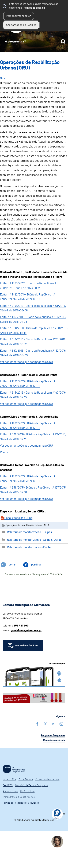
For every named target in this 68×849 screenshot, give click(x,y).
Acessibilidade (10, 791)
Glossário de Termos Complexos (31, 785)
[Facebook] (37, 724)
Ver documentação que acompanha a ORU (26, 361)
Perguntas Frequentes (53, 735)
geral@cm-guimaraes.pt (26, 630)
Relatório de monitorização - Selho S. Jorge (34, 539)
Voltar (12, 564)
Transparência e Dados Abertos (19, 797)
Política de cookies (34, 8)
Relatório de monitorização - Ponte (29, 547)
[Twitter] (45, 724)
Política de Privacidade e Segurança (21, 803)
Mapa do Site (9, 779)
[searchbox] (34, 41)
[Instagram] (61, 724)
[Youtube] (53, 724)
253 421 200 (21, 625)
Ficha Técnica (25, 779)
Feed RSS (8, 785)
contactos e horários (26, 645)
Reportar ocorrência (54, 740)
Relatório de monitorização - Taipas (29, 532)
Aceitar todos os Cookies (21, 25)
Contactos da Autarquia (47, 779)
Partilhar (36, 564)
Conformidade (27, 791)
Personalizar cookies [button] (18, 16)
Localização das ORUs (18, 517)
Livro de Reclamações (14, 769)
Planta (4, 452)
